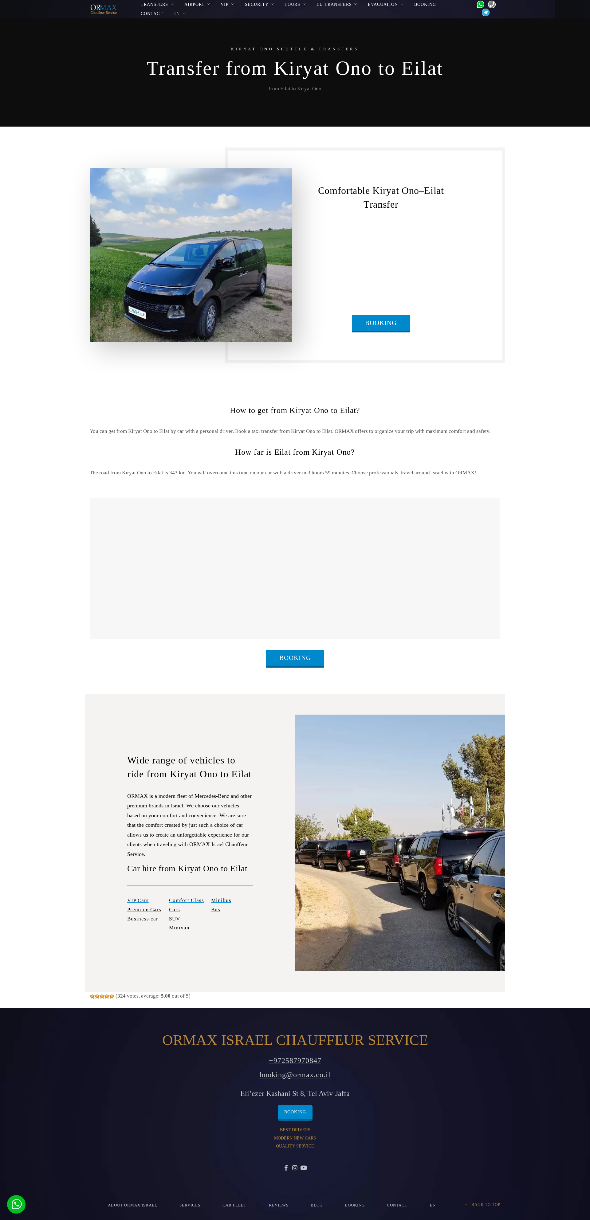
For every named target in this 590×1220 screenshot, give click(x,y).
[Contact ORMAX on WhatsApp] (478, 4)
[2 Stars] (97, 996)
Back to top (485, 1204)
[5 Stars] (111, 996)
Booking (425, 4)
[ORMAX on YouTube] (303, 1168)
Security (257, 4)
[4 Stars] (106, 996)
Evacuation (383, 4)
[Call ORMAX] (490, 4)
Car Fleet (234, 1205)
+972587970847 (295, 1061)
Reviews (279, 1205)
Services (189, 1205)
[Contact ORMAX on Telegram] (484, 12)
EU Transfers (334, 4)
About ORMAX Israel (132, 1205)
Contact (152, 13)
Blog (317, 1205)
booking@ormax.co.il (295, 1075)
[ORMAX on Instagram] (295, 1168)
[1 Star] (92, 996)
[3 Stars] (102, 996)
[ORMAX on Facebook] (286, 1168)
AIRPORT (194, 4)
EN (176, 13)
